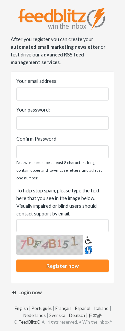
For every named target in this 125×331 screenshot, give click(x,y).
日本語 (95, 315)
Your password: (33, 110)
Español (82, 308)
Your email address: (37, 81)
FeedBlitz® (30, 322)
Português (42, 308)
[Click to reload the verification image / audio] (87, 249)
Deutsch (77, 315)
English (21, 308)
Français (63, 308)
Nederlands (34, 315)
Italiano (101, 308)
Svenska (57, 315)
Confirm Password (36, 139)
